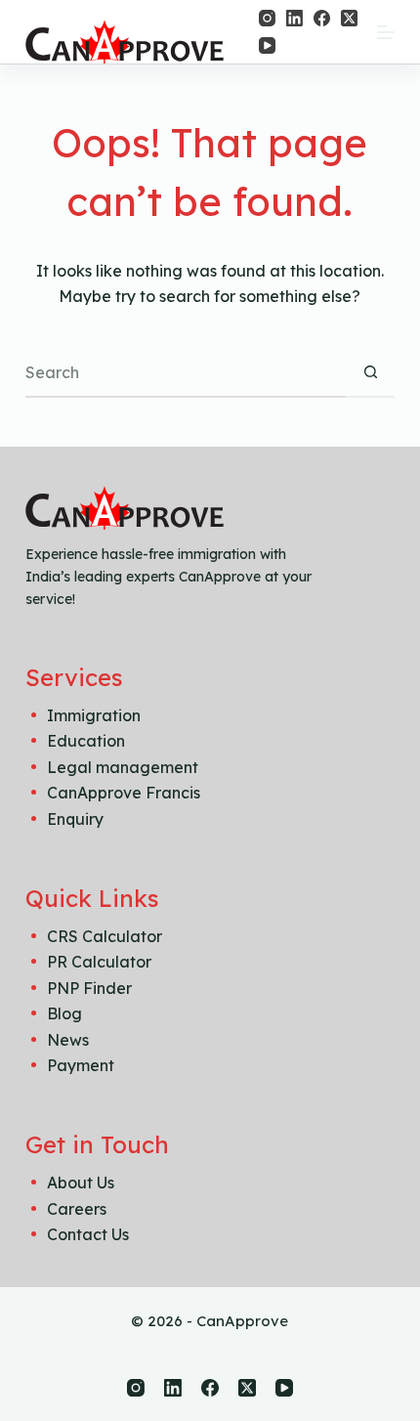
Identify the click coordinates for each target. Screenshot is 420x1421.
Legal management (122, 767)
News (68, 1040)
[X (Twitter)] (349, 18)
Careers (76, 1209)
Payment (80, 1065)
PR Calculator (99, 961)
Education (86, 741)
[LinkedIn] (294, 18)
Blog (64, 1013)
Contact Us (88, 1234)
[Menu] (386, 32)
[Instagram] (267, 18)
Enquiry (75, 819)
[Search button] (370, 373)
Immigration (94, 715)
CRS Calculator (104, 936)
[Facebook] (322, 18)
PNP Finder (89, 988)
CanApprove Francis (123, 792)
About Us (80, 1182)
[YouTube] (267, 45)
